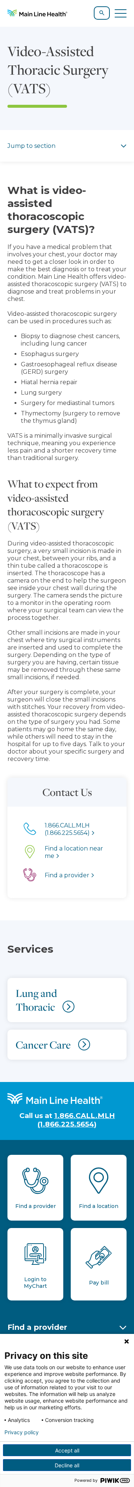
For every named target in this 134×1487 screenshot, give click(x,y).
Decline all (67, 1465)
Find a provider (37, 1327)
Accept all (67, 1450)
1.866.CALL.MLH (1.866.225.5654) (76, 1119)
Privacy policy (21, 1432)
